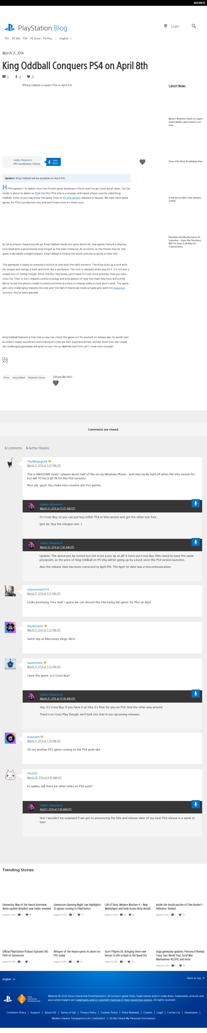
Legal (160, 1012)
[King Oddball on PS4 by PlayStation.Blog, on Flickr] (66, 223)
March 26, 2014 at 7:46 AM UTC (57, 547)
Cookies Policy (109, 1012)
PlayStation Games (36, 377)
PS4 (25, 38)
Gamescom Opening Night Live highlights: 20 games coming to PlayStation (77, 906)
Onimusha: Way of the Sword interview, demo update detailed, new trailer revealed (26, 906)
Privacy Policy (88, 1012)
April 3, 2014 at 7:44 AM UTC (56, 809)
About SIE (50, 1012)
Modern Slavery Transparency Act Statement (78, 1018)
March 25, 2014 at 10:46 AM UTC (57, 698)
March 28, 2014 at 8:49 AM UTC (44, 777)
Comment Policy (16, 1012)
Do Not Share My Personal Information (132, 1018)
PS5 (7, 38)
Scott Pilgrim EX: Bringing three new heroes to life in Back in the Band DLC (126, 953)
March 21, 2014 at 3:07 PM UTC (44, 465)
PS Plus (47, 38)
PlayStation (43, 27)
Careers (147, 1012)
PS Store (35, 38)
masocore (119, 288)
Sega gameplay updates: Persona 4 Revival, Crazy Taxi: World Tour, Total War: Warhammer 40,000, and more (180, 955)
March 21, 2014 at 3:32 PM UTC (44, 667)
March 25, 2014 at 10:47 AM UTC (57, 508)
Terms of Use (68, 1012)
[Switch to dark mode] (165, 26)
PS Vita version (72, 197)
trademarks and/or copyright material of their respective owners (113, 999)
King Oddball (19, 377)
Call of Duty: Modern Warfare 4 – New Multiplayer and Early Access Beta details (128, 906)
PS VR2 (16, 38)
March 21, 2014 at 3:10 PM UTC (44, 593)
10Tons (6, 377)
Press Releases (130, 1012)
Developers (191, 1012)
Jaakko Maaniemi (22, 159)
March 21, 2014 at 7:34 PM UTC (44, 741)
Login (175, 26)
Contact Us (173, 1012)
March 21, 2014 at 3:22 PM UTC (44, 630)
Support (35, 1012)
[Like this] (27, 914)
